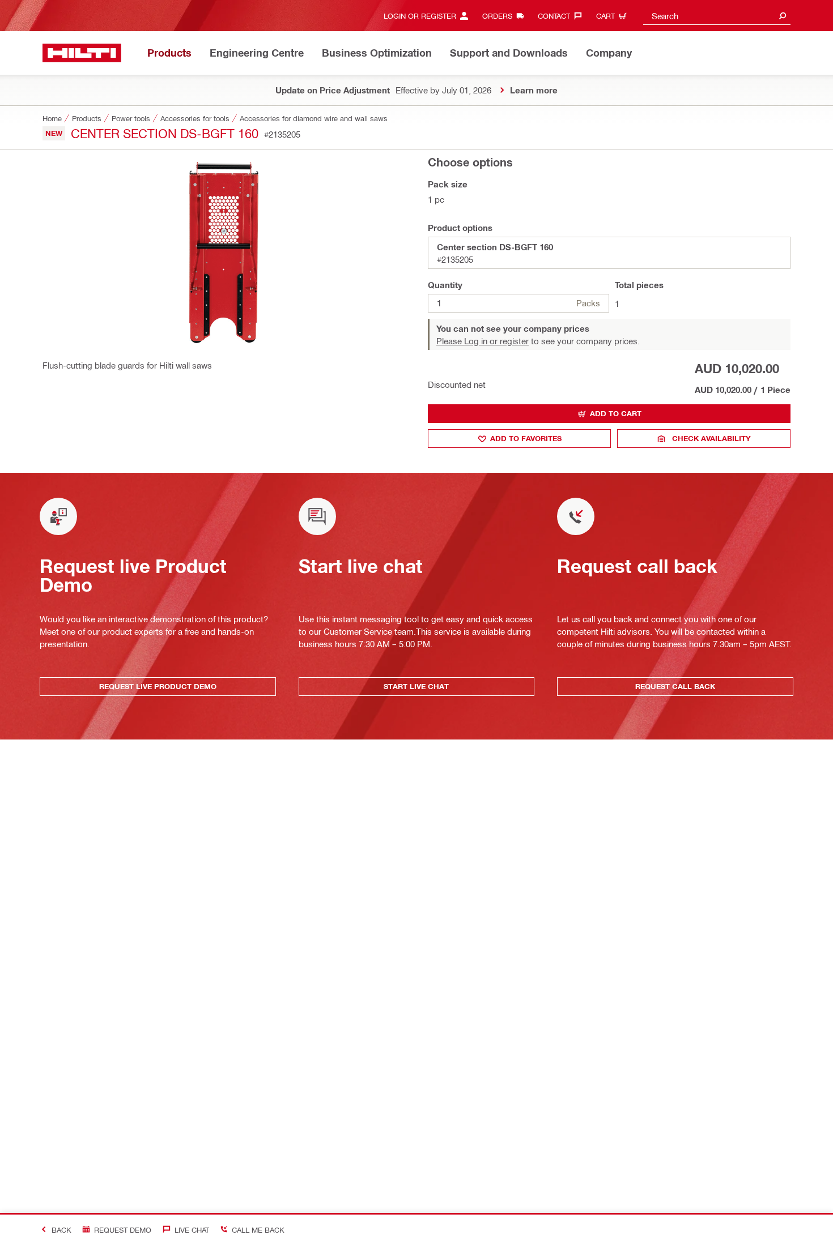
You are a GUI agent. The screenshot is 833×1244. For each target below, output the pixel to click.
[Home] (81, 53)
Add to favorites (526, 438)
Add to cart (615, 413)
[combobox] (716, 15)
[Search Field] (782, 15)
